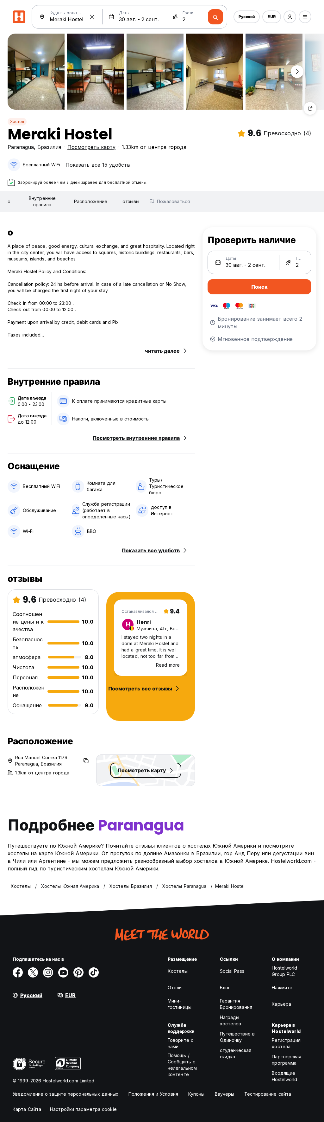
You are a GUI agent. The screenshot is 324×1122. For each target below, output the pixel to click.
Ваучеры (224, 1094)
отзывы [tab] (130, 201)
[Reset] (92, 16)
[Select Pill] (290, 16)
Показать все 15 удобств (97, 165)
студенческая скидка (235, 1053)
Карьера (281, 1004)
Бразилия (49, 147)
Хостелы (178, 971)
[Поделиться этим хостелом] (310, 108)
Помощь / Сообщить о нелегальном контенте (182, 1065)
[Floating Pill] (297, 71)
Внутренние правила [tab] (42, 201)
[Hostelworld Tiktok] (94, 972)
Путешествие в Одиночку (237, 1037)
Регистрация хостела (286, 1043)
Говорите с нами (180, 1043)
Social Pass (232, 971)
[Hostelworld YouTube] (63, 972)
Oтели (175, 987)
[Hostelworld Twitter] (33, 972)
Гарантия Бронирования (236, 1004)
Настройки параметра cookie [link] (83, 1109)
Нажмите (282, 987)
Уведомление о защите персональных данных (65, 1094)
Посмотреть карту (91, 147)
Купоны (196, 1094)
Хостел (17, 121)
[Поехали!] (215, 16)
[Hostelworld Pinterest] (78, 972)
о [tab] (9, 201)
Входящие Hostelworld (284, 1076)
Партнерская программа (286, 1060)
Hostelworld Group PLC (284, 971)
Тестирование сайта (267, 1094)
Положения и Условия (153, 1094)
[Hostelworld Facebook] (18, 972)
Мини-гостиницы (179, 1004)
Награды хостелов (230, 1020)
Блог (225, 987)
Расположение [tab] (90, 201)
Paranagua (21, 147)
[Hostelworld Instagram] (48, 972)
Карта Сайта (27, 1109)
